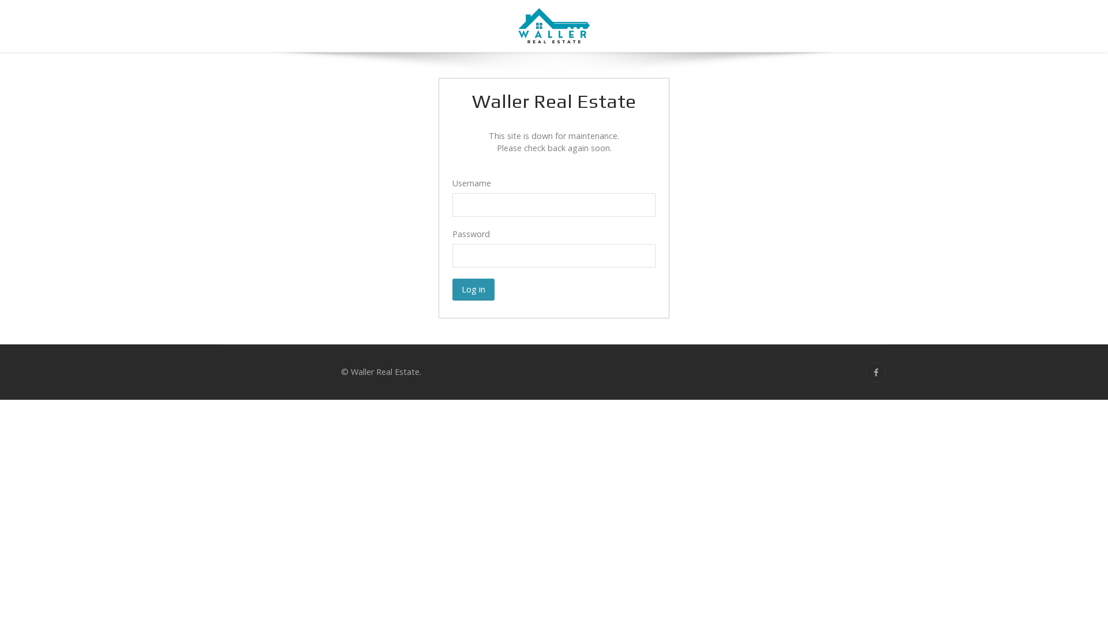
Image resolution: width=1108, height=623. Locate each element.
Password (471, 233)
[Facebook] (876, 372)
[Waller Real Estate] (554, 26)
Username (471, 183)
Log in (473, 289)
